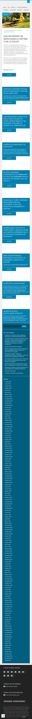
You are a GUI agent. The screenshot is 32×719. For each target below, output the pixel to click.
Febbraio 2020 (8, 549)
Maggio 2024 (8, 439)
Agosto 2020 (8, 536)
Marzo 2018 (8, 598)
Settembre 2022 (8, 482)
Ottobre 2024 (8, 429)
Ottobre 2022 (8, 480)
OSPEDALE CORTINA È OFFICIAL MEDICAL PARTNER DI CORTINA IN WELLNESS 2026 (15, 91)
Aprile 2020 (7, 544)
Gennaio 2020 (8, 551)
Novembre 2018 (8, 581)
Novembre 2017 (8, 606)
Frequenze (13, 10)
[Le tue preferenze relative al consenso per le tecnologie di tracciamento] (3, 716)
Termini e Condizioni (20, 701)
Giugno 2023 (8, 463)
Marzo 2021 (7, 521)
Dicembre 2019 (8, 553)
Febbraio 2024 (8, 446)
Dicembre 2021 (8, 501)
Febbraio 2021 (8, 523)
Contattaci (6, 10)
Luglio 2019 (7, 564)
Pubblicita (26, 10)
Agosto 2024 (8, 433)
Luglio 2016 (7, 641)
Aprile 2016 (7, 647)
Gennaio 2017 (8, 628)
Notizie (12, 32)
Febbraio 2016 (8, 651)
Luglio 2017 (7, 615)
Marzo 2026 (8, 392)
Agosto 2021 (8, 510)
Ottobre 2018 (8, 583)
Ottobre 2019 (8, 557)
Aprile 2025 (7, 416)
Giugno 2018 (8, 591)
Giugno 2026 (8, 386)
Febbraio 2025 (8, 420)
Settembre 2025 (8, 405)
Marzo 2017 (7, 624)
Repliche (13, 7)
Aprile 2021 (7, 519)
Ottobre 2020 (8, 531)
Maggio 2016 (8, 645)
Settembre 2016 (8, 636)
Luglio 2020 (8, 538)
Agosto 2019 (8, 561)
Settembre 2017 (8, 611)
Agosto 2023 (8, 459)
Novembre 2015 (8, 658)
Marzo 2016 (7, 649)
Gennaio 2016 (8, 654)
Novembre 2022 (9, 478)
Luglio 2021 (7, 512)
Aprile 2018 (7, 596)
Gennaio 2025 (8, 422)
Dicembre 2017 (8, 604)
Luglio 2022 (8, 486)
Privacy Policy (8, 701)
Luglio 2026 (8, 384)
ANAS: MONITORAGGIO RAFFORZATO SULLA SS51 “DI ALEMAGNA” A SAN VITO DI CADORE (16, 364)
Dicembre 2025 (8, 399)
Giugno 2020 (8, 540)
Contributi (23, 716)
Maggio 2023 (8, 465)
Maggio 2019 (8, 568)
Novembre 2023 (9, 452)
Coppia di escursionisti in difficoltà (13, 346)
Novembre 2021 (8, 504)
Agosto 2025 (8, 407)
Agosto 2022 (8, 484)
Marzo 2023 (8, 469)
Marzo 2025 (8, 418)
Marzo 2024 (8, 444)
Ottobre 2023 (8, 454)
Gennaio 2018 (8, 602)
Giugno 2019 (8, 566)
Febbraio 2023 (8, 471)
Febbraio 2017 (8, 626)
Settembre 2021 (8, 508)
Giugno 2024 (8, 437)
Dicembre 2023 (8, 450)
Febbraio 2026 (8, 394)
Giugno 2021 (8, 514)
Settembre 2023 (8, 456)
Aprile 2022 (7, 493)
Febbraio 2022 (8, 497)
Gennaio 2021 (8, 525)
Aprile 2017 (7, 621)
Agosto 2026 (8, 381)
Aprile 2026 (7, 390)
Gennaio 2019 (8, 576)
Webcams (19, 10)
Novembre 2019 (8, 555)
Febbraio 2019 (8, 574)
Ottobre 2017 (8, 609)
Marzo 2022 (8, 495)
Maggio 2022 (8, 491)
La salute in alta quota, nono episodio (14, 373)
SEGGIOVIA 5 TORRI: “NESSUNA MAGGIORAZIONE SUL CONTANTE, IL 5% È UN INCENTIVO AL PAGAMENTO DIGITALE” (15, 204)
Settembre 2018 (8, 585)
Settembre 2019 (8, 559)
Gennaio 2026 (8, 396)
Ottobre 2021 (8, 506)
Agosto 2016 (8, 639)
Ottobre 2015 (8, 660)
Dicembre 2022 (8, 476)
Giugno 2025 (8, 411)
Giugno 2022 (8, 489)
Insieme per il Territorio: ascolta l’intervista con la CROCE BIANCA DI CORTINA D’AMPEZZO (16, 368)
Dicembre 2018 (8, 579)
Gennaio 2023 (8, 474)
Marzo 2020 (8, 546)
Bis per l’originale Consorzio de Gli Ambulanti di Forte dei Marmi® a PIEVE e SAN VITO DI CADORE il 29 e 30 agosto (15, 176)
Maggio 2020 (8, 542)
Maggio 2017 (8, 619)
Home (4, 7)
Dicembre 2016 (8, 630)
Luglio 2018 (7, 589)
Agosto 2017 (8, 613)
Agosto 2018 (8, 587)
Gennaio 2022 (8, 499)
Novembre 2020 (9, 529)
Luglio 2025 (8, 409)
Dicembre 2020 (8, 527)
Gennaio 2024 (8, 448)
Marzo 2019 (7, 572)
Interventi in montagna (14, 283)
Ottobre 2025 (8, 403)
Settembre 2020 (9, 534)
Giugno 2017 (8, 617)
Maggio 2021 (8, 516)
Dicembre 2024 (8, 424)
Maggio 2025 (8, 414)
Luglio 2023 (8, 461)
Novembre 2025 (9, 401)
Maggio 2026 (8, 388)
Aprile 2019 (7, 570)
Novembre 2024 (9, 426)
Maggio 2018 (8, 594)
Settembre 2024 (8, 431)
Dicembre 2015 (8, 656)
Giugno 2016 (8, 643)
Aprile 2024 (7, 441)
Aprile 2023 (7, 467)
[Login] (28, 1)
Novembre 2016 (8, 632)
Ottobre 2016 (8, 634)
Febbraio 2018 (8, 600)
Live (8, 7)
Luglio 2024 (8, 435)
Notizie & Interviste (22, 7)
